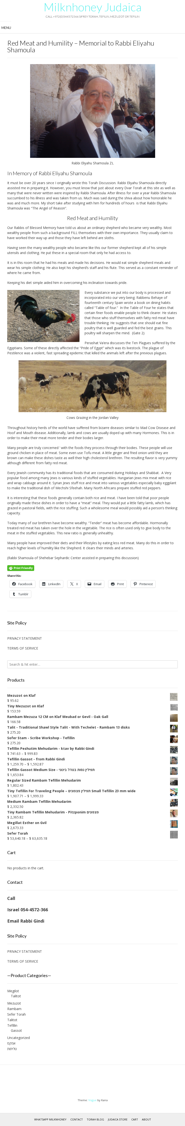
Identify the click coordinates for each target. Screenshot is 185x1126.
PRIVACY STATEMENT (24, 638)
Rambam (14, 1008)
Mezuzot (14, 1003)
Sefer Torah (16, 1014)
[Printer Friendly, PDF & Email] (20, 567)
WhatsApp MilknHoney (50, 1119)
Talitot (16, 996)
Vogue (92, 1100)
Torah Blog (95, 1119)
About (146, 1119)
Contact (76, 1119)
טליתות (12, 1048)
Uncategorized (18, 1037)
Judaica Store (117, 1119)
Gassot (16, 1030)
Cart (134, 1119)
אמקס (11, 1043)
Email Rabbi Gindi (25, 921)
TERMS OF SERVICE (22, 648)
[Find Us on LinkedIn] (97, 1082)
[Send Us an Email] (88, 1082)
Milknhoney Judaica (93, 7)
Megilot (13, 991)
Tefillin (12, 1025)
